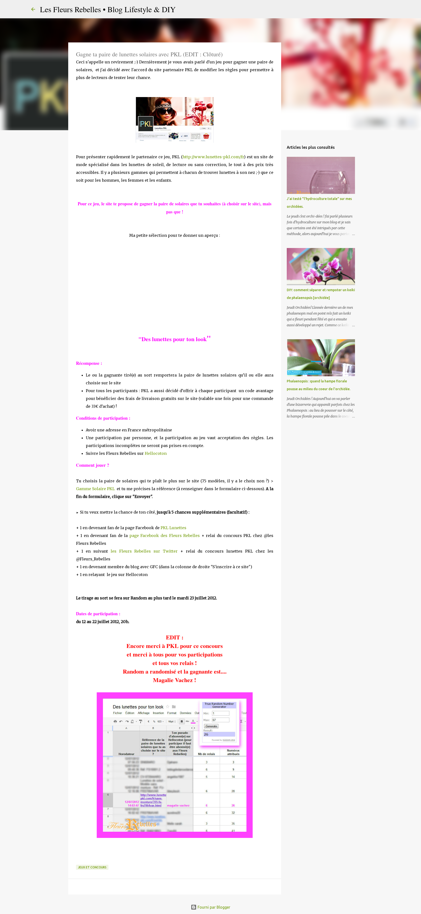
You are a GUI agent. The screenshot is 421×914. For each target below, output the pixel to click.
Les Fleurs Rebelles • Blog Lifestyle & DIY (108, 9)
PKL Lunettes (173, 527)
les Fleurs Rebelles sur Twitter (144, 551)
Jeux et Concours (92, 867)
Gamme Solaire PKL (95, 488)
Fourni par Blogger (213, 907)
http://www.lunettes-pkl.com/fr (213, 156)
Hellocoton (156, 453)
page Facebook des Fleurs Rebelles (164, 535)
